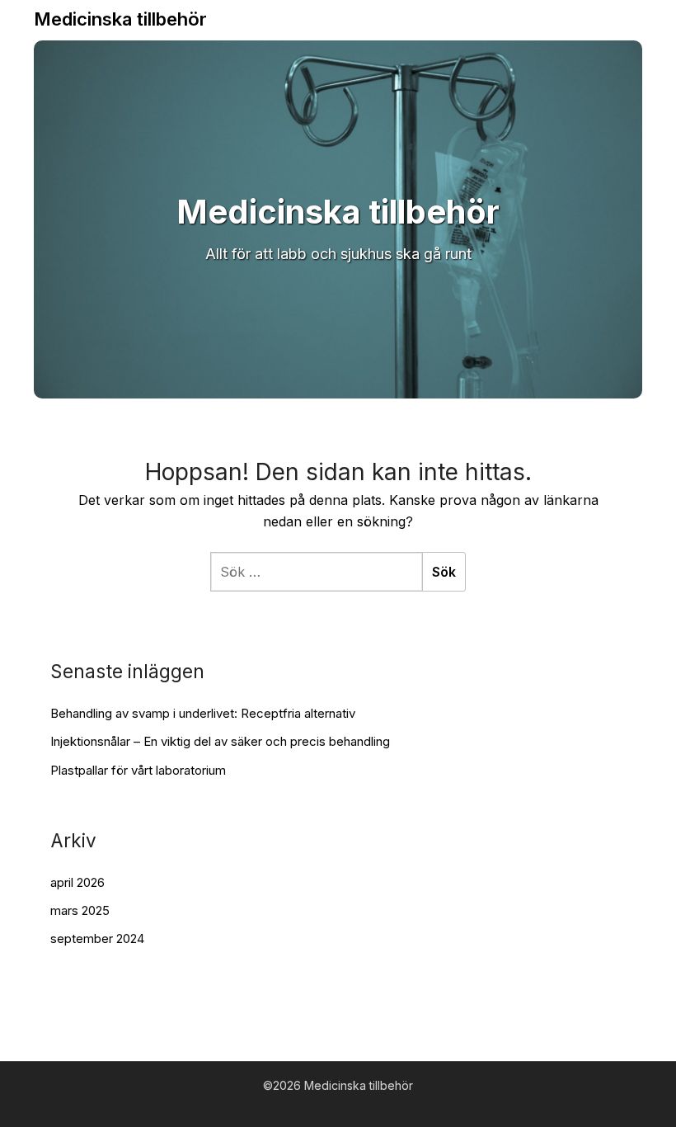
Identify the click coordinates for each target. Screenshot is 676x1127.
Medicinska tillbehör (120, 19)
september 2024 (97, 938)
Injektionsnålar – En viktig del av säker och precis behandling (220, 741)
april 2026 (77, 882)
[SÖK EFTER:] (316, 572)
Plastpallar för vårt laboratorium (138, 770)
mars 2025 (80, 910)
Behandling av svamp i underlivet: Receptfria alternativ (202, 713)
